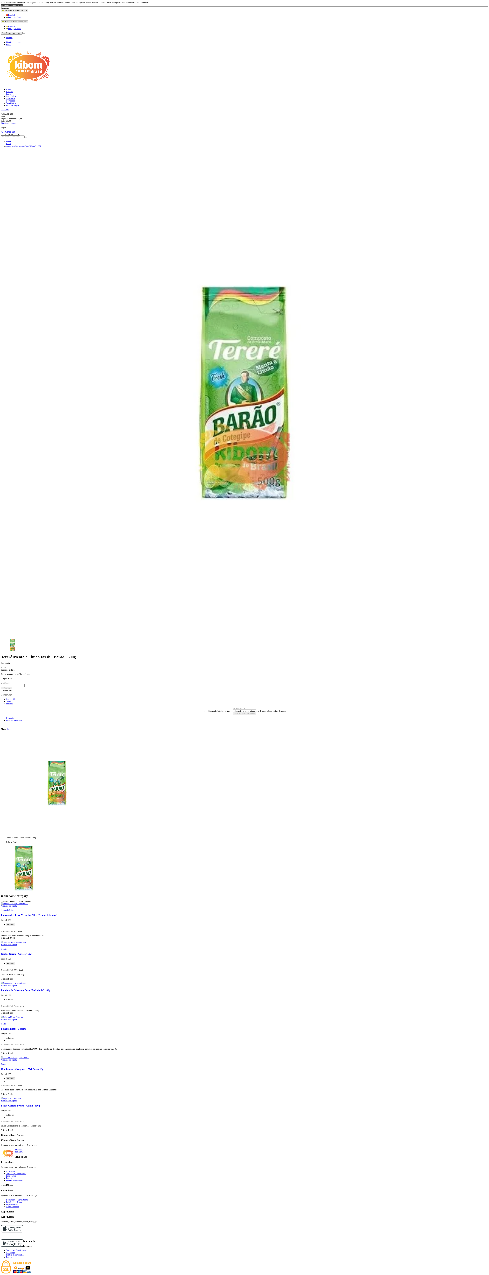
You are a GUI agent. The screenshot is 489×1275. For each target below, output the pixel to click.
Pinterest (9, 704)
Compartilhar (11, 699)
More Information (15, 5)
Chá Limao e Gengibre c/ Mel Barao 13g (22, 1069)
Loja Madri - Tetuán (14, 1202)
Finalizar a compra (13, 42)
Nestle (3, 1024)
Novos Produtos (12, 1207)
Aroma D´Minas (7, 910)
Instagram (19, 1152)
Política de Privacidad (15, 1180)
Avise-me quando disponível (244, 713)
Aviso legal (10, 1171)
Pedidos (9, 38)
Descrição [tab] (10, 718)
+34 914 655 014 (8, 132)
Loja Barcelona (12, 1204)
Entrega (9, 1178)
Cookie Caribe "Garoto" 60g (16, 954)
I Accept (4, 5)
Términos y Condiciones (16, 1173)
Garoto (4, 949)
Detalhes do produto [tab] (14, 720)
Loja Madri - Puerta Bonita (17, 1200)
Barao (9, 729)
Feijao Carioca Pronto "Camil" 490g (20, 1105)
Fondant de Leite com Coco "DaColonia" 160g (25, 990)
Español (11, 15)
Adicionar (6, 688)
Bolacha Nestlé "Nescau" (14, 1028)
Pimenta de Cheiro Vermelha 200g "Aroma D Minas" (29, 915)
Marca (3, 729)
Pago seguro (11, 1176)
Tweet (8, 701)
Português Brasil (14, 17)
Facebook (19, 1149)
